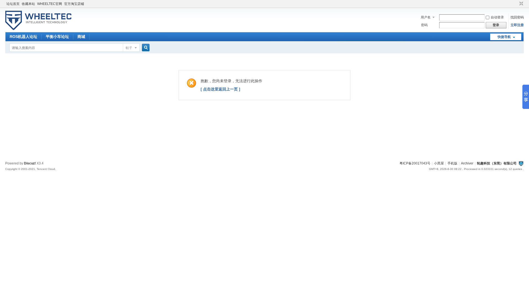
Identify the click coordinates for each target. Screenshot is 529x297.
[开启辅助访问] (516, 3)
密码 (424, 25)
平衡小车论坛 (57, 36)
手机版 (452, 163)
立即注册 (517, 25)
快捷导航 (504, 37)
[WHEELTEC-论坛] (38, 29)
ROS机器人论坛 (23, 36)
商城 (81, 36)
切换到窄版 (520, 3)
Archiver (467, 163)
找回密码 (517, 17)
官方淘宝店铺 (74, 4)
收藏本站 (28, 4)
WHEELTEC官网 (49, 4)
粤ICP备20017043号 (415, 163)
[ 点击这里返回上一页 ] (220, 89)
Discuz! (30, 163)
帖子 (129, 48)
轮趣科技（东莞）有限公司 (497, 163)
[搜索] (145, 48)
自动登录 (497, 17)
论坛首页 (13, 4)
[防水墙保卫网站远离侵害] (521, 163)
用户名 (426, 17)
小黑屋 (439, 163)
